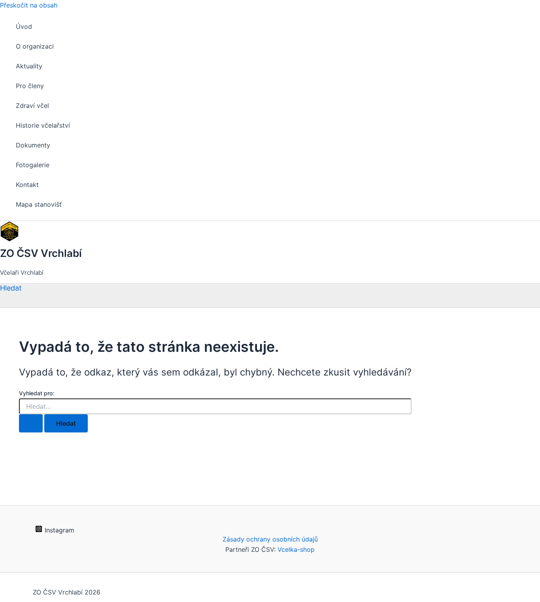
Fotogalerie (32, 165)
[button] (11, 288)
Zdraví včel (32, 105)
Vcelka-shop (296, 549)
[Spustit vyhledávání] (31, 423)
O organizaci (35, 46)
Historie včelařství (43, 125)
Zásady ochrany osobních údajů (270, 539)
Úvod (24, 26)
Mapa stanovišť (39, 204)
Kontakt (27, 185)
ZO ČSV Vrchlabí (41, 253)
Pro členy (30, 86)
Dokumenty (33, 145)
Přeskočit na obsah (28, 5)
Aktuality (29, 66)
